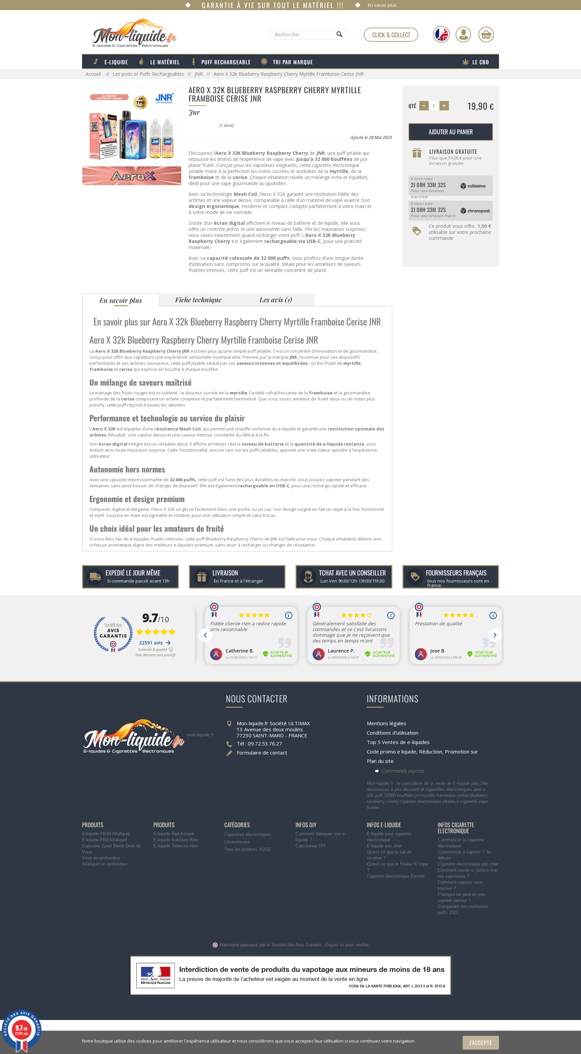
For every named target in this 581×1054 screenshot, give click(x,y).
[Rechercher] (339, 36)
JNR (199, 74)
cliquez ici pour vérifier (346, 945)
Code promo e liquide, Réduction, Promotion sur (422, 751)
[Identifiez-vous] (463, 34)
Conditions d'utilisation (392, 732)
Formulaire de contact (262, 752)
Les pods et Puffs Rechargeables (148, 74)
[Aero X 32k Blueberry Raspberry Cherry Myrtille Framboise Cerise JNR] (131, 135)
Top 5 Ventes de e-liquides (398, 742)
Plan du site (380, 761)
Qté (412, 105)
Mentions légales (386, 723)
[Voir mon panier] (486, 34)
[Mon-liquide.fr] (129, 32)
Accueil (94, 74)
